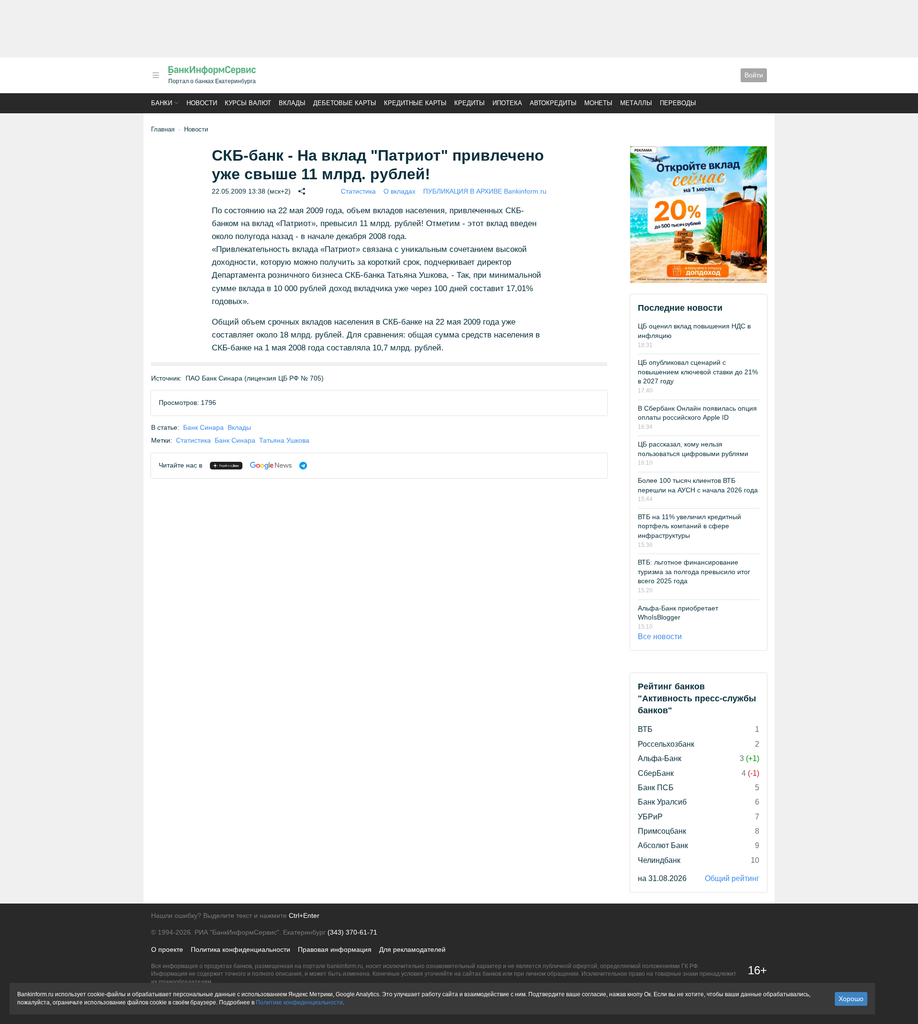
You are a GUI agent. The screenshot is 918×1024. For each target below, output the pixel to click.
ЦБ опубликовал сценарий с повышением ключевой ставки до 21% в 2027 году (698, 372)
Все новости (660, 636)
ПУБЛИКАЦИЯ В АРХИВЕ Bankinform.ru (484, 191)
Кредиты (469, 103)
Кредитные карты (415, 103)
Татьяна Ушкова (284, 440)
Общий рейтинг (732, 878)
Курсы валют (248, 103)
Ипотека (507, 103)
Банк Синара (203, 427)
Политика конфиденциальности (240, 949)
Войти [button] (753, 75)
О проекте (167, 949)
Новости (201, 103)
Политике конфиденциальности (299, 1002)
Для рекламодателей (412, 949)
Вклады (292, 103)
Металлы (636, 103)
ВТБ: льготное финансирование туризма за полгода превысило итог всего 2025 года (694, 571)
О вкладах (399, 191)
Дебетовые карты (344, 103)
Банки (161, 103)
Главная (163, 129)
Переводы (678, 103)
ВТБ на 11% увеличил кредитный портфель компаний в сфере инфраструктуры (689, 526)
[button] (156, 75)
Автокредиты (553, 103)
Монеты (598, 103)
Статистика (358, 191)
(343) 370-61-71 (352, 932)
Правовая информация (335, 949)
